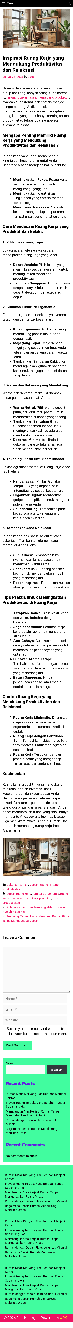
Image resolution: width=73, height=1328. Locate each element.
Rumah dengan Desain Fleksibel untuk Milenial (36, 1201)
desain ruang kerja (19, 893)
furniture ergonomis (45, 893)
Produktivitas (11, 889)
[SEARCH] (69, 3)
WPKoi (64, 1318)
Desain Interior (39, 884)
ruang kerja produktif (37, 898)
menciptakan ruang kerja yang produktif (38, 97)
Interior (54, 884)
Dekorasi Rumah (17, 884)
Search (10, 1063)
